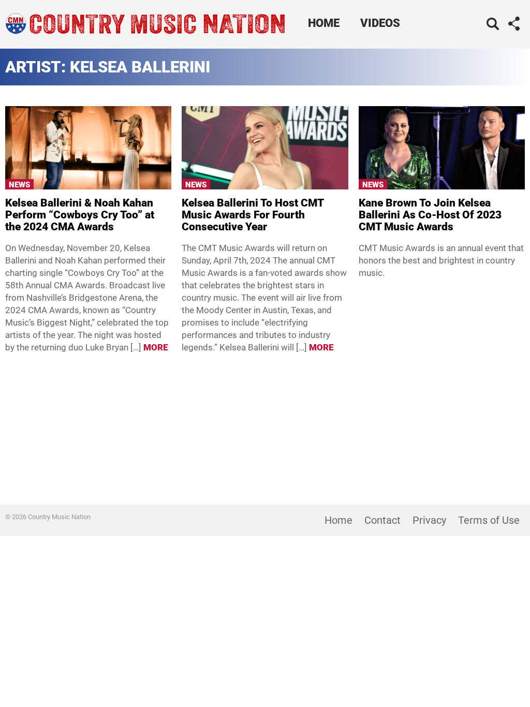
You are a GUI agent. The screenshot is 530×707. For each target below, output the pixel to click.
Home (324, 23)
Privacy (429, 520)
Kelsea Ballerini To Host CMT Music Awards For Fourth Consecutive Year (252, 215)
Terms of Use (489, 520)
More (155, 347)
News (19, 184)
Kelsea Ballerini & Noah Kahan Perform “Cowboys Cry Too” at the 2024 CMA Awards (79, 215)
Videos (380, 23)
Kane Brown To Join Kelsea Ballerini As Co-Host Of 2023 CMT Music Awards (430, 215)
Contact (382, 520)
